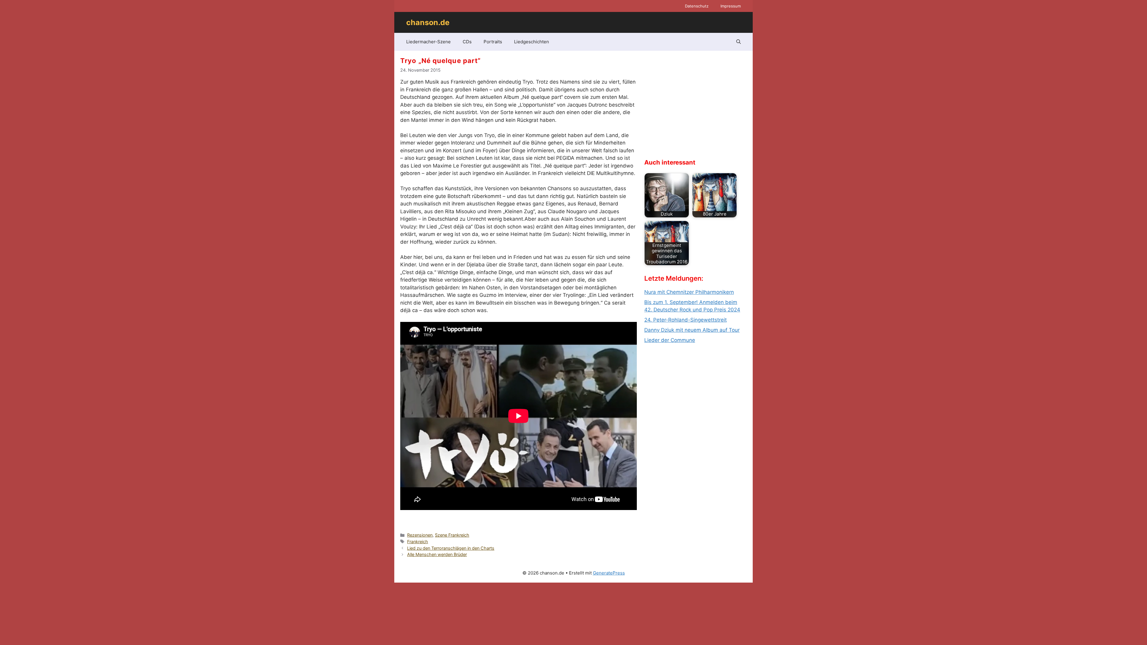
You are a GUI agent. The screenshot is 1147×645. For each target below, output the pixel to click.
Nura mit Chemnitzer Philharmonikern (689, 292)
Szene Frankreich (452, 535)
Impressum (730, 6)
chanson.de (428, 22)
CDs (467, 41)
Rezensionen (420, 535)
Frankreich (417, 541)
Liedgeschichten (531, 41)
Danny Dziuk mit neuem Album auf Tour (692, 330)
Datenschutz (697, 6)
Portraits (493, 41)
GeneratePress (609, 573)
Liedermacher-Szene (428, 41)
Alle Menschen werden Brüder (437, 554)
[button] (738, 42)
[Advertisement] (689, 109)
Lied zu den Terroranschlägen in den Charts (450, 548)
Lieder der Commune (669, 340)
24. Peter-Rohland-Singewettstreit (685, 320)
